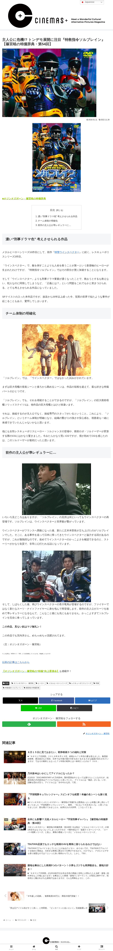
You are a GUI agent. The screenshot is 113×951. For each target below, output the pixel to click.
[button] (74, 708)
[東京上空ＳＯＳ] (56, 350)
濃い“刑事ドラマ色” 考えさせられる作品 (57, 216)
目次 (52, 210)
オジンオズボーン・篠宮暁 (23, 683)
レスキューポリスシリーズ (81, 683)
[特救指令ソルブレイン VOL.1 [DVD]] (56, 157)
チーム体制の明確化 (48, 220)
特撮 (97, 683)
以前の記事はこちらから (15, 662)
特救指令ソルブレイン (13, 688)
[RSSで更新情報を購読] (84, 724)
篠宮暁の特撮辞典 (32, 688)
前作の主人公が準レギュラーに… (54, 225)
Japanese (89, 2)
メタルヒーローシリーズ (58, 683)
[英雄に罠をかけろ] (56, 576)
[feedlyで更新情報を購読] (29, 724)
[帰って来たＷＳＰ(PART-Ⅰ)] (56, 489)
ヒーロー (41, 683)
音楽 (7, 683)
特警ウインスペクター (67, 252)
